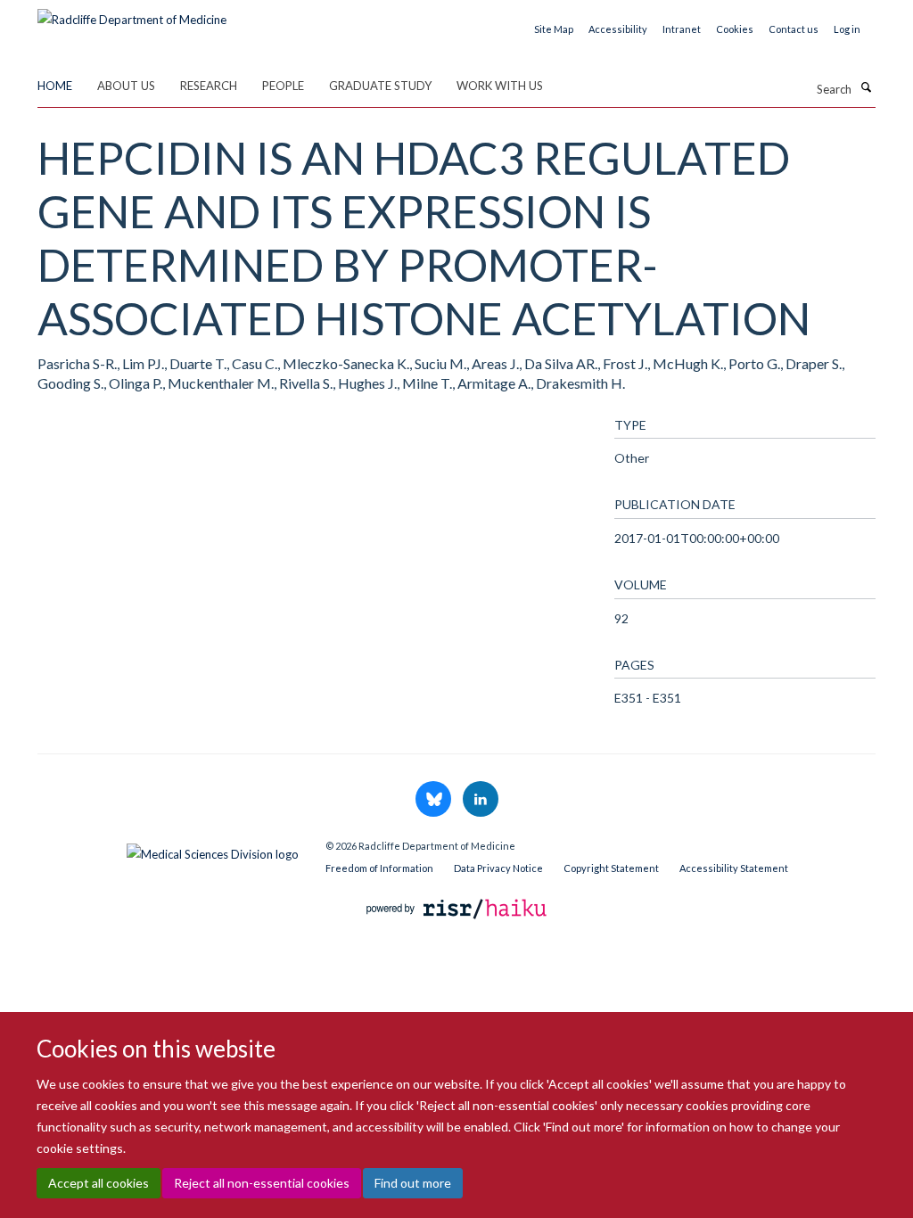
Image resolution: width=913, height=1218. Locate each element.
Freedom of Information (379, 868)
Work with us (499, 85)
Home (54, 85)
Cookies (734, 29)
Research (208, 85)
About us (126, 85)
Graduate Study (380, 85)
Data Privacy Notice (498, 868)
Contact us (793, 29)
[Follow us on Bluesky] (434, 800)
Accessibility (617, 29)
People (283, 85)
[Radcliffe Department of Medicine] (131, 13)
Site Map (553, 29)
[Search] (866, 87)
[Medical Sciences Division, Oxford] (168, 850)
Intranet (681, 29)
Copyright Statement (611, 868)
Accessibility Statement (733, 868)
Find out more (412, 1182)
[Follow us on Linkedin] (480, 800)
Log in (847, 29)
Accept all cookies (98, 1182)
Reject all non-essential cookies (262, 1182)
